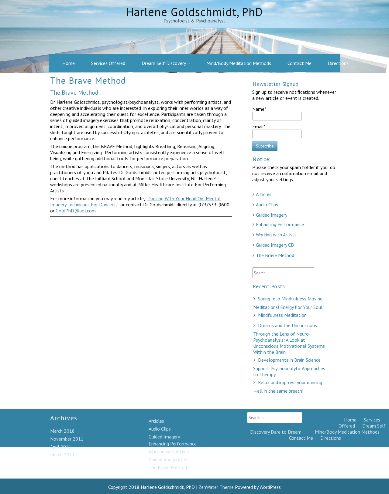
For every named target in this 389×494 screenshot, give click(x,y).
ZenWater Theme (216, 487)
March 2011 (62, 455)
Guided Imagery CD (275, 245)
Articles (263, 194)
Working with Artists (276, 235)
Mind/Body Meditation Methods (238, 63)
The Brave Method (275, 255)
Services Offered (108, 63)
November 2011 (67, 439)
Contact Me (299, 63)
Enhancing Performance (280, 224)
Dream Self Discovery (164, 63)
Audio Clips (267, 204)
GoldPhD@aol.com (76, 211)
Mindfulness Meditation (282, 315)
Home (68, 63)
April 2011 (60, 447)
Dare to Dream (286, 432)
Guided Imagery (271, 215)
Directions (338, 63)
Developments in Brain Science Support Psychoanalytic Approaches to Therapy (289, 367)
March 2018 (62, 431)
